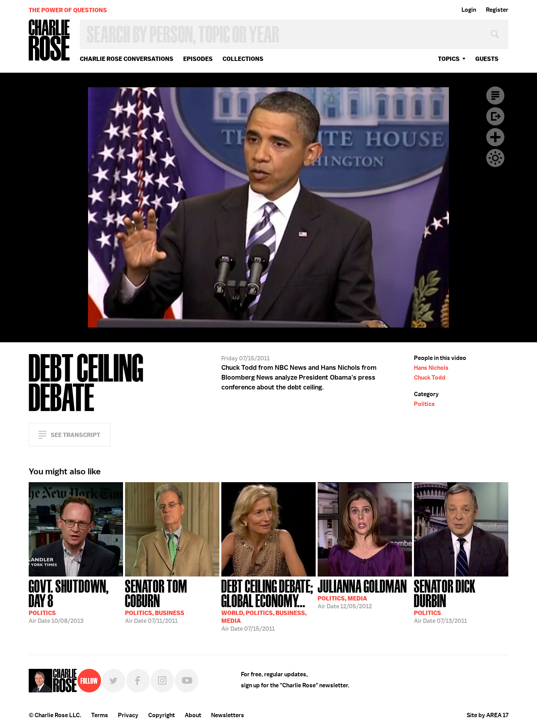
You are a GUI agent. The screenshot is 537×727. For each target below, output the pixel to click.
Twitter (113, 680)
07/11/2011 (156, 600)
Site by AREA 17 (487, 715)
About (193, 715)
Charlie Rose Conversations (126, 58)
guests (486, 58)
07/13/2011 (445, 600)
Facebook (138, 680)
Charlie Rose (49, 40)
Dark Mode (495, 158)
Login (469, 10)
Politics (424, 404)
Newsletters (227, 715)
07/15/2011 (267, 604)
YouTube (187, 680)
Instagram (162, 680)
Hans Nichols (431, 368)
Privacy (128, 715)
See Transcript (75, 435)
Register (497, 10)
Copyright (161, 715)
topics (449, 58)
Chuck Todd (429, 378)
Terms (99, 715)
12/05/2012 (362, 593)
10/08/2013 (69, 600)
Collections (243, 58)
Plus (495, 137)
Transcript (495, 95)
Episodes (198, 58)
